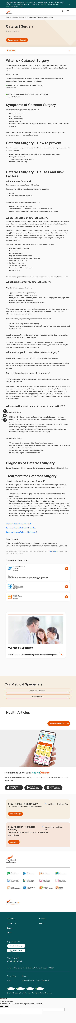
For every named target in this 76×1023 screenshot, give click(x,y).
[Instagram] (18, 961)
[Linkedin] (15, 961)
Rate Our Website (28, 980)
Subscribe (13, 842)
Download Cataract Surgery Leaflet (18, 524)
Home (7, 17)
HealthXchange (18, 946)
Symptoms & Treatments (18, 17)
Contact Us (11, 923)
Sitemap (24, 976)
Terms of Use (11, 976)
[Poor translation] (6, 1006)
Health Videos (17, 950)
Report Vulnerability (43, 980)
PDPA (9, 980)
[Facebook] (8, 961)
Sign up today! (15, 814)
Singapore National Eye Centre (54, 546)
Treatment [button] (11, 50)
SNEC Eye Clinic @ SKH (15, 543)
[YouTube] (21, 961)
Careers (42, 918)
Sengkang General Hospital (36, 543)
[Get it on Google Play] (33, 787)
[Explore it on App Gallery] (53, 787)
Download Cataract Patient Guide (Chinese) (21, 532)
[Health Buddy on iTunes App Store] (14, 787)
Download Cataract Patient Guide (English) (21, 528)
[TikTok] (11, 961)
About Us (10, 918)
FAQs (41, 923)
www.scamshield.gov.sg (14, 6)
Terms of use (53, 551)
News (9, 933)
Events (9, 928)
